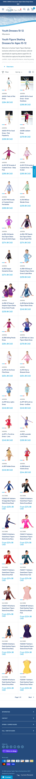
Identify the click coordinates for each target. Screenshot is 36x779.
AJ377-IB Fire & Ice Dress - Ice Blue (26, 403)
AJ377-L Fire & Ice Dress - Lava (8, 435)
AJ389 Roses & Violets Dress (25, 467)
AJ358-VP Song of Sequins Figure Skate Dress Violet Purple (9, 305)
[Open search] (24, 9)
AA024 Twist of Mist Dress (8, 97)
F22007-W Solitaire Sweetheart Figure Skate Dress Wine (8, 608)
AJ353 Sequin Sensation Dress (7, 270)
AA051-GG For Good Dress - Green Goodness (26, 98)
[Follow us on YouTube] (14, 746)
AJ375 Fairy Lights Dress (8, 403)
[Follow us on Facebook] (3, 746)
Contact (7, 777)
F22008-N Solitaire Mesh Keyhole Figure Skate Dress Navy (8, 646)
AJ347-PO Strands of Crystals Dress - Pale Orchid (27, 167)
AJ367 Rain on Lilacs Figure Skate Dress (27, 339)
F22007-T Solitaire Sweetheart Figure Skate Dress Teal (26, 572)
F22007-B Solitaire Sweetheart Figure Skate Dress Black (26, 501)
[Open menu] (3, 9)
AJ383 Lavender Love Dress (25, 435)
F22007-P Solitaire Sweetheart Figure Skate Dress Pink (26, 536)
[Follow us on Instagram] (11, 746)
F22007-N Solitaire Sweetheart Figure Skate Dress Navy (8, 536)
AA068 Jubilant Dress (25, 132)
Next (30, 697)
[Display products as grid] (30, 72)
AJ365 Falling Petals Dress (8, 339)
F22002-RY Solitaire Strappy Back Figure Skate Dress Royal (8, 501)
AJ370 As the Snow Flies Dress (8, 371)
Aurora (4, 93)
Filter (7, 72)
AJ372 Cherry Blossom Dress (25, 371)
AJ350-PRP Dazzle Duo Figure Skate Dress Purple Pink (26, 236)
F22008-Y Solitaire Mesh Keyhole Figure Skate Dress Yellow (26, 682)
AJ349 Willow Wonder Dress (24, 201)
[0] (32, 9)
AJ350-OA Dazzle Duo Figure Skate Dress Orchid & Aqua (8, 236)
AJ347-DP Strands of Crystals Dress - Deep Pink (9, 167)
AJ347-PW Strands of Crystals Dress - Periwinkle (8, 202)
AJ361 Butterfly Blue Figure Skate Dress (26, 304)
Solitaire (5, 495)
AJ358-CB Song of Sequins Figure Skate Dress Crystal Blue (27, 271)
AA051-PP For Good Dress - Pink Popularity (8, 133)
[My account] (28, 9)
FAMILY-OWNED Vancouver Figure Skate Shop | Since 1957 (18, 3)
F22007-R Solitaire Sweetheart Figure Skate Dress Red (8, 572)
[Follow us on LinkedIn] (22, 746)
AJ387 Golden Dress (8, 466)
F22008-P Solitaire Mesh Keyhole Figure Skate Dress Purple (26, 646)
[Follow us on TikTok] (18, 746)
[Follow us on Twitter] (7, 746)
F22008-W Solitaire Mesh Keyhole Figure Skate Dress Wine (8, 682)
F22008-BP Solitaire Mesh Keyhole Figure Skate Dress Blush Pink (26, 609)
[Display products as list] (33, 72)
